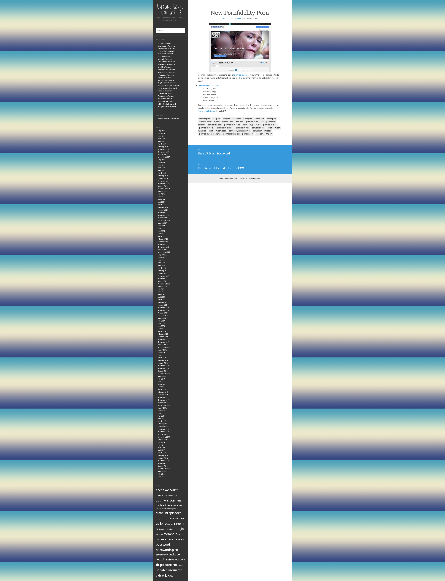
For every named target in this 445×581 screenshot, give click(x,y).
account (172, 490)
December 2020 (163, 308)
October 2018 (163, 371)
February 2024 (163, 207)
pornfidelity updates (225, 128)
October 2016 (163, 434)
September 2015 (164, 469)
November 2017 (163, 400)
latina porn (164, 529)
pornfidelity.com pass (217, 131)
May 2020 (161, 326)
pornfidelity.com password (239, 131)
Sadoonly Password (165, 59)
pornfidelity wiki (258, 128)
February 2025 (163, 176)
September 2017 (164, 405)
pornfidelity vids (242, 128)
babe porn (237, 119)
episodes (174, 513)
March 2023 (162, 236)
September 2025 (164, 157)
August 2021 (162, 286)
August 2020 (162, 318)
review (169, 559)
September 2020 (164, 315)
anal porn (174, 495)
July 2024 (161, 194)
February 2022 (163, 271)
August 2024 (162, 191)
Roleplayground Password (167, 88)
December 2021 (163, 276)
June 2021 (161, 292)
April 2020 (161, 329)
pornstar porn (162, 554)
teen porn (179, 559)
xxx (170, 575)
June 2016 (161, 445)
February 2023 (163, 239)
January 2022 (163, 273)
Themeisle (256, 178)
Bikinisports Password (166, 80)
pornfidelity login (215, 125)
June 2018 (161, 382)
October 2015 (163, 466)
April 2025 (161, 170)
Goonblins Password (165, 67)
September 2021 (164, 284)
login (180, 529)
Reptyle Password (164, 43)
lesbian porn (171, 529)
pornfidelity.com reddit (262, 131)
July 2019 (161, 353)
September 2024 (164, 189)
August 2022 (162, 255)
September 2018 (164, 374)
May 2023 (161, 231)
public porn (175, 554)
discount (162, 513)
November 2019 (163, 342)
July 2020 (161, 321)
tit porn (161, 565)
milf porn (181, 535)
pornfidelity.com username (210, 134)
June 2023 (161, 228)
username (175, 570)
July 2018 (161, 379)
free (181, 518)
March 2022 (162, 268)
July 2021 (161, 289)
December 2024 (163, 181)
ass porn (169, 500)
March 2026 (162, 144)
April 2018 (161, 387)
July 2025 (161, 162)
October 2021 (163, 281)
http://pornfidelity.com (207, 111)
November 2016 (163, 432)
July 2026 (161, 133)
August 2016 (162, 440)
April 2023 (161, 234)
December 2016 (163, 429)
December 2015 (163, 461)
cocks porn (171, 509)
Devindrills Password (165, 54)
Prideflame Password (165, 99)
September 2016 (164, 437)
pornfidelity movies (232, 125)
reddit (160, 559)
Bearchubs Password (165, 101)
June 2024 (161, 197)
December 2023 (163, 213)
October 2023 (163, 218)
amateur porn (162, 495)
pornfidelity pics (269, 125)
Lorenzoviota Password (166, 49)
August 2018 (162, 376)
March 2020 (162, 331)
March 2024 (162, 205)
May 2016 (161, 448)
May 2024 (161, 199)
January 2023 (163, 242)
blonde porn (177, 505)
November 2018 (163, 368)
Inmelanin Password (165, 78)
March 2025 (162, 173)
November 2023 (163, 215)
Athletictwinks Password (167, 104)
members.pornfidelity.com (208, 85)
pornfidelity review (206, 128)
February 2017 (163, 424)
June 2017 (161, 413)
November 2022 (163, 247)
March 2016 (162, 453)
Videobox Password (165, 93)
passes (179, 539)
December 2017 (163, 397)
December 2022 (163, 244)
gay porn (171, 524)
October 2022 (163, 249)
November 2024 (163, 184)
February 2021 (163, 302)
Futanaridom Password (166, 64)
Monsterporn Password (166, 70)
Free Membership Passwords (168, 119)
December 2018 (163, 366)
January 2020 (163, 337)
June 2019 (161, 355)
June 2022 (161, 260)
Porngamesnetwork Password (169, 85)
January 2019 (163, 363)
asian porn (159, 501)
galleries (162, 523)
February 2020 (163, 334)
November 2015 (163, 463)
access (161, 490)
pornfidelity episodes (255, 122)
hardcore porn (228, 122)
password (163, 544)
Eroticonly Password (165, 56)
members (170, 534)
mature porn (159, 535)
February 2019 (163, 360)
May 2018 (161, 384)
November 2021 (163, 279)
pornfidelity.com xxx (231, 134)
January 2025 (163, 178)
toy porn (180, 565)
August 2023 (162, 223)
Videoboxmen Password (166, 96)
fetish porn (174, 519)
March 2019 (162, 358)
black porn (166, 505)
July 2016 (161, 442)
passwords (164, 550)
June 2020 (161, 323)
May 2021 (161, 294)
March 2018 (162, 389)
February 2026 (163, 147)
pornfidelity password (252, 125)
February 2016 (163, 455)
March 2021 (162, 300)
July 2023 (161, 226)
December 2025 (163, 149)
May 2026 (161, 139)
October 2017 (163, 403)
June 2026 (161, 136)
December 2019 (163, 339)
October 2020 (163, 313)
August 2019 (162, 350)
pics (175, 550)
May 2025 (161, 168)
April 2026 (161, 141)
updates (162, 570)
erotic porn (159, 519)
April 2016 (161, 450)
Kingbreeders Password (166, 46)
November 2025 (163, 152)
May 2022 (161, 263)
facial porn (166, 519)
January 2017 (163, 426)
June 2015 (161, 477)
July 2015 (161, 474)
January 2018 (163, 395)
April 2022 (161, 265)
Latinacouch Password (166, 75)
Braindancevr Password (166, 62)
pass (170, 539)
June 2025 (161, 165)
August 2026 (162, 131)
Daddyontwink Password (167, 107)
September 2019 (164, 347)
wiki (164, 575)
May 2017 (161, 416)
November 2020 (163, 310)
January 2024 (163, 210)
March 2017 (162, 421)
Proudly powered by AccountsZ (229, 178)
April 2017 (161, 418)
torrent (172, 565)
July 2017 (161, 411)
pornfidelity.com (240, 75)
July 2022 (161, 257)
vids (159, 575)
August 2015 (162, 471)
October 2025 (163, 154)
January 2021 (163, 305)
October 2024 (163, 186)
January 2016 (163, 458)
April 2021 (161, 297)
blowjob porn (161, 509)
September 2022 (164, 252)
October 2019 (163, 345)
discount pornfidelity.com (209, 122)
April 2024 (161, 202)
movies (161, 539)
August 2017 (162, 408)
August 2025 (162, 160)
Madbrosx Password (165, 91)
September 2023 (164, 220)
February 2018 (163, 392)
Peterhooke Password (166, 51)
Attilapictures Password (166, 72)
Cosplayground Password (167, 83)
